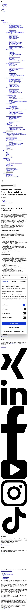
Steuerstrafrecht (12, 59)
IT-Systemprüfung (13, 31)
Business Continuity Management (16, 113)
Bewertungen (11, 66)
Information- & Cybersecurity (12, 108)
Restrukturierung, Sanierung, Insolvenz (14, 78)
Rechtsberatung (9, 49)
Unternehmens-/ (14, 116)
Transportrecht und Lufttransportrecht (17, 60)
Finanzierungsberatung (13, 69)
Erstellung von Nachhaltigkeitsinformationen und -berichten (16, 99)
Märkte (4, 132)
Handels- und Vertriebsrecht (15, 54)
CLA (8, 166)
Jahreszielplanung (12, 76)
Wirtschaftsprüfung (10, 23)
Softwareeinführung (13, 90)
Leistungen (5, 22)
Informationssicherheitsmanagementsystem (18, 109)
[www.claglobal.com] (14, 567)
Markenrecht (11, 58)
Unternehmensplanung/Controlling (16, 75)
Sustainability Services (11, 95)
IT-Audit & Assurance (10, 103)
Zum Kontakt (3, 347)
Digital (7, 87)
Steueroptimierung (13, 36)
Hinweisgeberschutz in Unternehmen (17, 129)
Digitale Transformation (14, 89)
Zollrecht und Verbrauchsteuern (15, 46)
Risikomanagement (13, 71)
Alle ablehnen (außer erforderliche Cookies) (14, 331)
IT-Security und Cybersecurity (15, 111)
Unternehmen (6, 158)
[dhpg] (14, 19)
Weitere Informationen (5, 336)
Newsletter (11, 168)
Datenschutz (11, 52)
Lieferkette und (12, 169)
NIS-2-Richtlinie (12, 114)
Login (4, 11)
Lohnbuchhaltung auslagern (15, 43)
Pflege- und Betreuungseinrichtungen (14, 140)
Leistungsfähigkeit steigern (14, 79)
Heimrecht (11, 55)
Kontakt (5, 6)
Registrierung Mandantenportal (15, 163)
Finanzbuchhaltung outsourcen (15, 42)
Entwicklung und (12, 176)
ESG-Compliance (12, 96)
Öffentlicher (10, 139)
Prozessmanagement (13, 64)
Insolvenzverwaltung (13, 84)
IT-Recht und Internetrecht (14, 57)
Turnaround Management (14, 80)
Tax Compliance (12, 41)
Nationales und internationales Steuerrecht (15, 32)
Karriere (5, 173)
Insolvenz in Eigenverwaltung (15, 82)
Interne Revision (12, 73)
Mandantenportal (9, 161)
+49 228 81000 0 (13, 343)
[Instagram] (14, 506)
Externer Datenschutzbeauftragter (16, 127)
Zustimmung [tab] (5, 281)
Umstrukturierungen (13, 74)
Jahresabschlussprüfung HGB (15, 25)
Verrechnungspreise (13, 38)
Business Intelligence (13, 91)
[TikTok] (14, 533)
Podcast (5, 4)
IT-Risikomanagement (13, 112)
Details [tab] (14, 281)
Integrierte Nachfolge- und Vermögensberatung (14, 118)
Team (4, 5)
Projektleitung (12, 65)
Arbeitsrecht (11, 51)
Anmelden (3, 553)
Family (9, 123)
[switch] (24, 309)
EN (3, 9)
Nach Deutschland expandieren (15, 125)
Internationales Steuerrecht (14, 37)
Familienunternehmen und (14, 133)
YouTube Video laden (5, 597)
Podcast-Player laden (5, 608)
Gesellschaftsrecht (12, 53)
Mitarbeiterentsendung (13, 44)
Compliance (11, 70)
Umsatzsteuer (11, 39)
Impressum (5, 578)
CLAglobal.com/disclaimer (6, 571)
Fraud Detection (12, 30)
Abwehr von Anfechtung (14, 86)
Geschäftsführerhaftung (14, 85)
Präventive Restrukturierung (15, 81)
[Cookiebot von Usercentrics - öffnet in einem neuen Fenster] (20, 277)
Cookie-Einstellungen (8, 574)
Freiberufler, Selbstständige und (16, 134)
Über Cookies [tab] (23, 281)
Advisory (10, 63)
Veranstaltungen (9, 157)
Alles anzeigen (9, 130)
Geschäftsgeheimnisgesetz (14, 128)
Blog (7, 152)
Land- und (11, 137)
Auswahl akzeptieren (14, 327)
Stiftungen (11, 122)
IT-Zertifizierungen (13, 106)
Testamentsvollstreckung (14, 120)
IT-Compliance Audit (13, 107)
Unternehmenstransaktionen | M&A (16, 68)
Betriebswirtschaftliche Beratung (16, 143)
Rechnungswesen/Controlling (15, 144)
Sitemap (5, 573)
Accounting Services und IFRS (15, 26)
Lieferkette (5, 575)
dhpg (4, 200)
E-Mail (23, 343)
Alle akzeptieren (14, 323)
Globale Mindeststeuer (13, 35)
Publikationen (9, 155)
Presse (7, 153)
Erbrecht (10, 119)
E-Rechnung (11, 33)
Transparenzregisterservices (14, 62)
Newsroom (5, 150)
